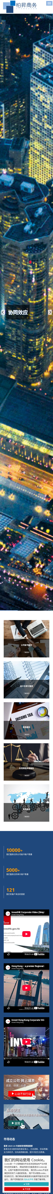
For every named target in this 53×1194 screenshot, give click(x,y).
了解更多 (26, 652)
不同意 (27, 1189)
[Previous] (3, 312)
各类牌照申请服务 (26, 768)
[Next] (50, 312)
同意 (27, 1184)
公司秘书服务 (26, 645)
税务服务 (26, 727)
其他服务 (26, 809)
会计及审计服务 (26, 686)
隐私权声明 (28, 1179)
